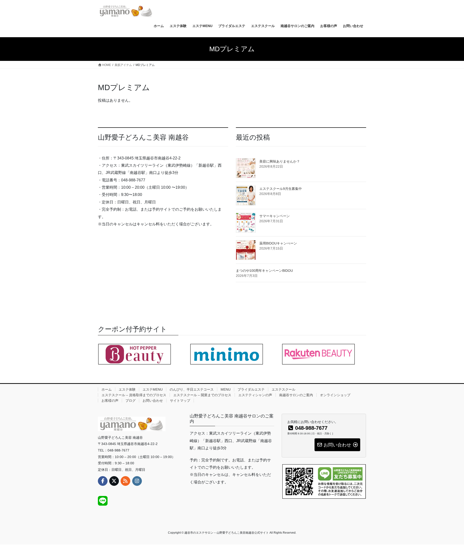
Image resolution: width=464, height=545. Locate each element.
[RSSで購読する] (125, 481)
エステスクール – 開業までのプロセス (202, 395)
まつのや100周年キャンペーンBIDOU (264, 270)
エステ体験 (127, 389)
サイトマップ (180, 400)
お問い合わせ (153, 400)
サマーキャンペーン (274, 216)
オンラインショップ (335, 395)
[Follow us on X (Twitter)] (114, 481)
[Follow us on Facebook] (103, 481)
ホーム (107, 389)
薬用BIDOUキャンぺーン (278, 243)
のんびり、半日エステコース (192, 389)
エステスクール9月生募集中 (280, 189)
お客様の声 (110, 400)
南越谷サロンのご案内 (296, 395)
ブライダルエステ (251, 389)
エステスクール (283, 389)
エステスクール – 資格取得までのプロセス (134, 395)
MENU (226, 389)
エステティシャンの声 (255, 395)
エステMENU (153, 389)
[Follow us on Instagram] (137, 481)
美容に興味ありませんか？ (279, 161)
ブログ (130, 400)
